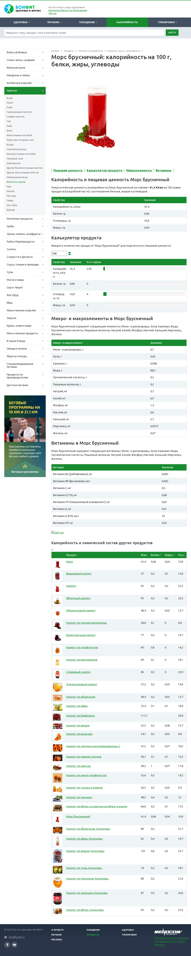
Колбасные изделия (19, 82)
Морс (69, 561)
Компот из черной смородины (86, 622)
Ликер (10, 200)
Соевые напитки (15, 116)
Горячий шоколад (16, 149)
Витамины (163, 170)
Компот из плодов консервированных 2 (93, 746)
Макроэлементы (139, 170)
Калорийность (127, 22)
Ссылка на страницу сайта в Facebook (7, 945)
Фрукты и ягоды (17, 356)
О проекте (57, 930)
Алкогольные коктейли (19, 135)
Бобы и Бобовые (17, 52)
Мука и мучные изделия (21, 310)
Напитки (12, 90)
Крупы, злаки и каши (19, 325)
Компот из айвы (77, 705)
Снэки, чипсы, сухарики (21, 60)
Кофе (9, 107)
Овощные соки (15, 158)
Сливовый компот (78, 672)
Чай (9, 121)
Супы (10, 272)
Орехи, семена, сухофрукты (24, 233)
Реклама (56, 939)
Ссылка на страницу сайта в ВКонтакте (14, 945)
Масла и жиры (15, 279)
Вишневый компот (79, 573)
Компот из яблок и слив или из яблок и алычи (96, 806)
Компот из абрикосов (80, 696)
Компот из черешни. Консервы (87, 892)
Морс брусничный (78, 816)
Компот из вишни (78, 725)
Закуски (11, 318)
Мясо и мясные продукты (22, 333)
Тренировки (167, 22)
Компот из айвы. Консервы (84, 838)
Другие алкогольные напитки (23, 172)
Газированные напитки (19, 112)
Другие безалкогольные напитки (25, 168)
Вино (9, 130)
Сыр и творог (15, 287)
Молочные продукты (20, 218)
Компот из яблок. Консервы (85, 909)
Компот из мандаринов (81, 659)
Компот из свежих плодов (83, 756)
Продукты (93, 935)
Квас (9, 186)
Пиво (9, 126)
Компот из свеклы (78, 766)
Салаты (11, 249)
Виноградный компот (81, 635)
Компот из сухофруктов (82, 647)
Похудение (87, 22)
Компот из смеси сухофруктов (86, 775)
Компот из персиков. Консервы (87, 878)
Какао (10, 102)
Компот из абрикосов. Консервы (88, 828)
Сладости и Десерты (20, 256)
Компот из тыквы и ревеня (84, 787)
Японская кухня (16, 67)
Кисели (10, 191)
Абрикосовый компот (81, 610)
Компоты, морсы (16, 182)
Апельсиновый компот (81, 684)
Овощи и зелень (17, 348)
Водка (10, 144)
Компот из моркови (79, 733)
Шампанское (14, 163)
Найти (172, 32)
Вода (9, 98)
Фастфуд (12, 295)
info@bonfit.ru (17, 937)
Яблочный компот (78, 598)
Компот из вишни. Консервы (85, 851)
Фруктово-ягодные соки (20, 140)
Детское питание (17, 385)
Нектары (11, 196)
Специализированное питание (20, 365)
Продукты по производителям (17, 376)
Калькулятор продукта (104, 170)
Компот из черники (79, 797)
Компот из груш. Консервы (84, 867)
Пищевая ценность (68, 170)
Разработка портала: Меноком (171, 938)
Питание (53, 22)
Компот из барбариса (80, 715)
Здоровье (21, 22)
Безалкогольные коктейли (21, 154)
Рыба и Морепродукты (21, 241)
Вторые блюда (16, 340)
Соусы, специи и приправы (23, 264)
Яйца (9, 302)
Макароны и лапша (18, 75)
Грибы (10, 226)
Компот (71, 585)
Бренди (11, 210)
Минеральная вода (17, 177)
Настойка (12, 205)
